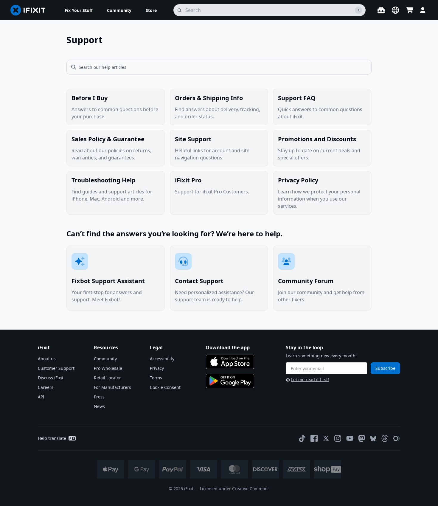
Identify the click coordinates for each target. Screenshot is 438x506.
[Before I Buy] (116, 107)
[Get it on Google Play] (230, 381)
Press (99, 397)
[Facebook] (314, 438)
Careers (45, 387)
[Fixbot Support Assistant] (116, 278)
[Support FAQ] (322, 107)
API (41, 397)
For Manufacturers (112, 387)
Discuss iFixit (50, 378)
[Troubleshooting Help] (116, 192)
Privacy (157, 368)
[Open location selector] (395, 10)
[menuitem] (79, 10)
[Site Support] (219, 148)
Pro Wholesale (108, 368)
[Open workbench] (381, 10)
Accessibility (162, 358)
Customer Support (56, 368)
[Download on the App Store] (230, 362)
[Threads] (384, 438)
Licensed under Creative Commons (235, 488)
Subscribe (385, 368)
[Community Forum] (322, 278)
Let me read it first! (310, 379)
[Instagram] (337, 438)
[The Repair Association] (396, 438)
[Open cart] (410, 10)
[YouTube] (349, 438)
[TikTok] (302, 438)
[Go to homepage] (30, 10)
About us (47, 358)
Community (105, 358)
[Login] (423, 10)
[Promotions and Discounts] (322, 148)
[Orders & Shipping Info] (219, 107)
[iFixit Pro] (219, 192)
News (99, 406)
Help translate (52, 438)
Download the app (228, 347)
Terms (156, 378)
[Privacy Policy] (322, 192)
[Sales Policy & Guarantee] (116, 148)
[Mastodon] (361, 438)
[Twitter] (326, 438)
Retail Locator (107, 378)
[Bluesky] (373, 438)
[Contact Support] (219, 278)
